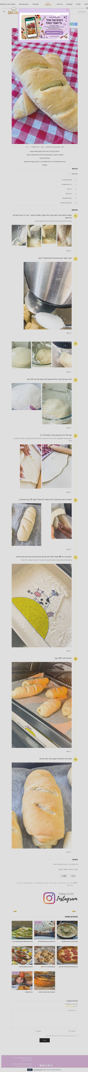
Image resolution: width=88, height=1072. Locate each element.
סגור (68, 9)
